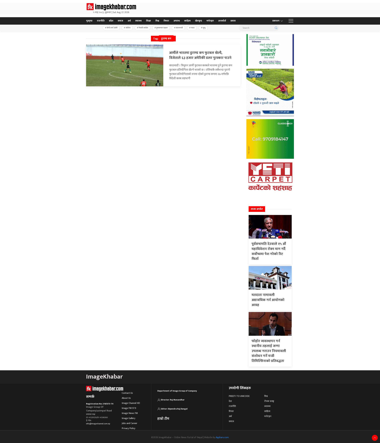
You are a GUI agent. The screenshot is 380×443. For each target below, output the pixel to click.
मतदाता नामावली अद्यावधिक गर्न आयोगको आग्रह (268, 300)
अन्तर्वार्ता (222, 21)
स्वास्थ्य (138, 21)
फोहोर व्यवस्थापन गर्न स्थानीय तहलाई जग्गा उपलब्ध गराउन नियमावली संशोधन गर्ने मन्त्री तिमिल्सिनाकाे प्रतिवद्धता (269, 351)
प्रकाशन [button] (275, 21)
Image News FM (130, 413)
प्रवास (233, 21)
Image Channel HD (131, 403)
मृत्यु (204, 27)
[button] (291, 21)
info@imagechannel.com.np (98, 423)
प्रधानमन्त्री (179, 27)
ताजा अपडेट (257, 209)
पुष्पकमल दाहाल (162, 27)
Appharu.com (222, 437)
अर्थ (129, 21)
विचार (166, 21)
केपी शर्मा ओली (112, 27)
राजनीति (100, 21)
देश (230, 401)
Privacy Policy (128, 428)
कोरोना (128, 27)
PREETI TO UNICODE (239, 396)
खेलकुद (198, 21)
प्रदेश (111, 21)
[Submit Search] (276, 28)
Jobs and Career (129, 423)
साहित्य (187, 21)
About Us (126, 398)
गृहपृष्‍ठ (89, 21)
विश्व (157, 21)
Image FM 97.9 (129, 408)
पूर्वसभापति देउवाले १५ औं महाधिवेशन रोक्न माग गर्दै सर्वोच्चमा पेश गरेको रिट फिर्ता (269, 251)
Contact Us (127, 393)
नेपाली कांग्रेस (143, 27)
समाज (120, 21)
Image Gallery (128, 418)
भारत (192, 27)
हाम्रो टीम (163, 419)
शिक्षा (148, 21)
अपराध (177, 21)
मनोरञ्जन (210, 21)
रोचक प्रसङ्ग (269, 401)
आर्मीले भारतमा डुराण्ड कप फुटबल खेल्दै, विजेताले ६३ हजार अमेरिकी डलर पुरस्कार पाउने (200, 55)
